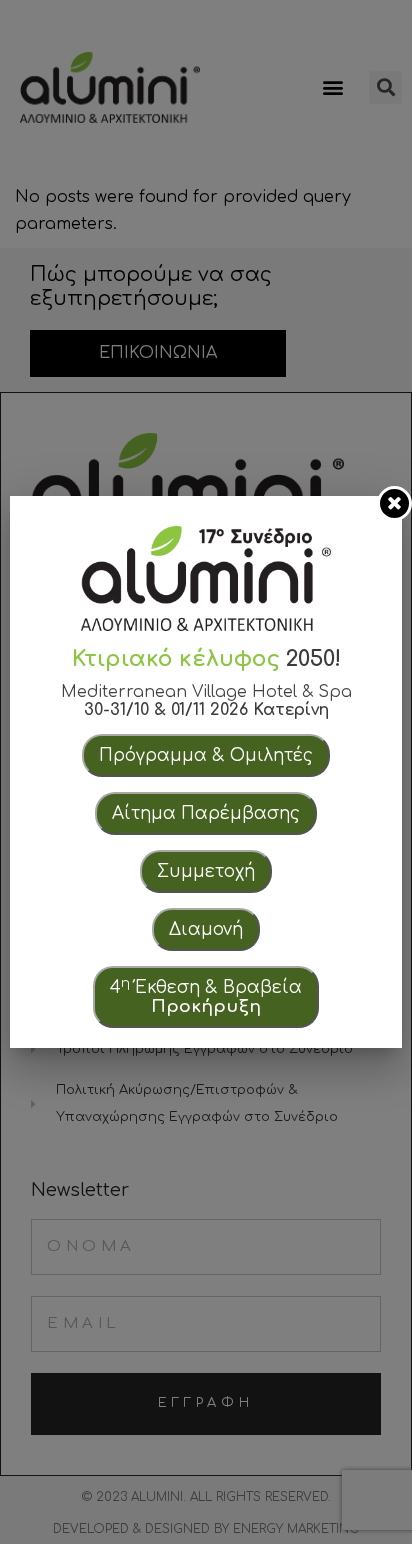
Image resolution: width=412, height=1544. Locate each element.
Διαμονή (206, 929)
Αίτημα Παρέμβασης (206, 813)
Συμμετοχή (206, 871)
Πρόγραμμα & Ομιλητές (206, 755)
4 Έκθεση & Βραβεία (206, 996)
